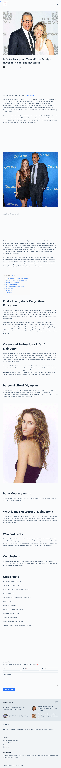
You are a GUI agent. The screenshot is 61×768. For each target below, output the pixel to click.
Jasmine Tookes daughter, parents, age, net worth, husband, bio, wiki (47, 708)
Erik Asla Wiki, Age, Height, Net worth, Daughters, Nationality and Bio (14, 708)
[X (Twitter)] (6, 724)
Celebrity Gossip (29, 67)
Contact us (6, 747)
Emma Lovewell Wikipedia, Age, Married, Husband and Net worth (18, 716)
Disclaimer (6, 745)
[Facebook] (3, 724)
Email (25, 669)
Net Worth (42, 67)
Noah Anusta (30, 95)
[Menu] (57, 4)
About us (5, 729)
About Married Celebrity (10, 740)
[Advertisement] (30, 82)
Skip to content (4, 1)
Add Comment (8, 674)
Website (44, 669)
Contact (12, 729)
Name (6, 669)
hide (13, 275)
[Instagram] (8, 724)
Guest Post (52, 729)
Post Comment (9, 689)
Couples (37, 67)
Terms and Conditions (41, 729)
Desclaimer (20, 729)
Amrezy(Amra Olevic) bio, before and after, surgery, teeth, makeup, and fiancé (48, 716)
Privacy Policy (29, 729)
